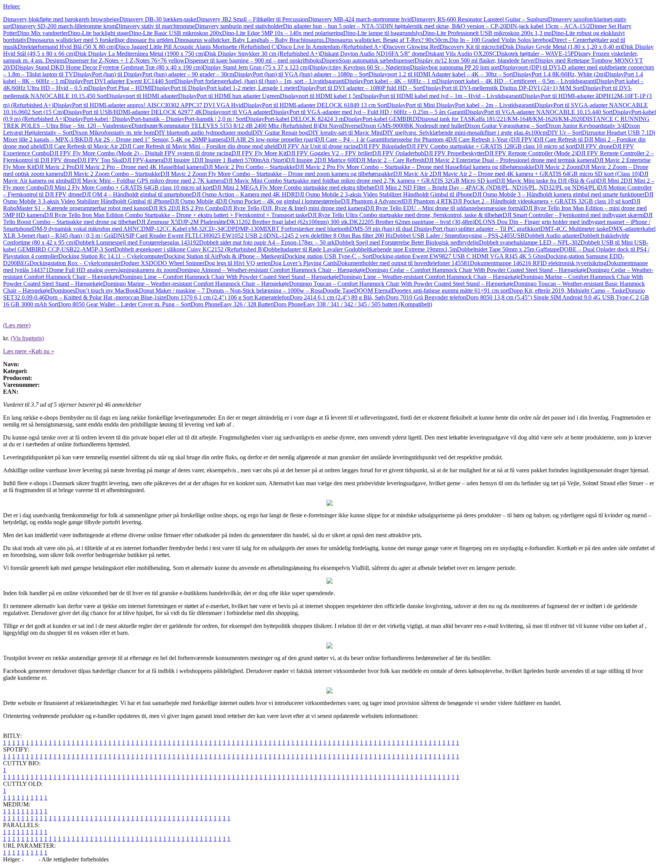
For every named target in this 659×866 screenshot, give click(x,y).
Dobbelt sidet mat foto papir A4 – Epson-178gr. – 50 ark (267, 242)
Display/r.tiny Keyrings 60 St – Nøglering (359, 67)
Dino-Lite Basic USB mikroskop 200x (175, 33)
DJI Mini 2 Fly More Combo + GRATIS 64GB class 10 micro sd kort (128, 187)
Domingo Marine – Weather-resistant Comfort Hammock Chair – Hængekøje (196, 283)
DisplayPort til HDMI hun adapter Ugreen (229, 96)
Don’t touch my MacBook (107, 290)
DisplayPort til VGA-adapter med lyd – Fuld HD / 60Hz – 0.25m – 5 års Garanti (368, 112)
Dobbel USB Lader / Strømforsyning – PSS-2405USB (459, 235)
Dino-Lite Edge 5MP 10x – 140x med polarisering (282, 33)
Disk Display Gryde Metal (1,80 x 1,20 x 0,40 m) (562, 46)
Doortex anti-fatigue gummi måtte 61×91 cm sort (450, 290)
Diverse (351, 125)
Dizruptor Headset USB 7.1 (615, 132)
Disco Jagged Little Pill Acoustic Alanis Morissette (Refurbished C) (197, 46)
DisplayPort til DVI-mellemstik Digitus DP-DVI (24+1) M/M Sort (503, 88)
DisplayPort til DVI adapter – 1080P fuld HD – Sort (360, 88)
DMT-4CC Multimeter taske (574, 228)
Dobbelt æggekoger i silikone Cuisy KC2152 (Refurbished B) (189, 249)
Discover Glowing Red (412, 46)
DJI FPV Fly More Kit (258, 153)
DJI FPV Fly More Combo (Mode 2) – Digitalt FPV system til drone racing (140, 153)
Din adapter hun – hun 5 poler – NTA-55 (332, 26)
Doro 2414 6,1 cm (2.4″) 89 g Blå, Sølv (338, 297)
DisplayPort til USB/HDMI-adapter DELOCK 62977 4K (133, 112)
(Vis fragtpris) (27, 338)
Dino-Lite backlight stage (98, 33)
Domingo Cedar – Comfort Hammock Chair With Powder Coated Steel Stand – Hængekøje (476, 270)
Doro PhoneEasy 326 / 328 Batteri (232, 304)
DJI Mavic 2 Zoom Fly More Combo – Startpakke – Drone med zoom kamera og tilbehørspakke (277, 174)
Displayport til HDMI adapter (142, 96)
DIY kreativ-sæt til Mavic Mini (345, 132)
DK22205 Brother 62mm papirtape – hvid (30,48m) (411, 222)
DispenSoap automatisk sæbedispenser (368, 60)
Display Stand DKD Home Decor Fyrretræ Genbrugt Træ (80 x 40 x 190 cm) (109, 67)
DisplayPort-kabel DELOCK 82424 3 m (295, 119)
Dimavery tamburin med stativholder (239, 26)
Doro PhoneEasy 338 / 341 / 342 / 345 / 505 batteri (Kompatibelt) (353, 304)
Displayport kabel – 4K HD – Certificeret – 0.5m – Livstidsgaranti (516, 81)
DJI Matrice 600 (337, 160)
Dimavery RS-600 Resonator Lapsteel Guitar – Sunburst (480, 19)
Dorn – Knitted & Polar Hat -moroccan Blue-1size (105, 297)
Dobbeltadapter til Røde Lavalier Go (308, 249)
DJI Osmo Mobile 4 (194, 201)
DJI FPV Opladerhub (398, 153)
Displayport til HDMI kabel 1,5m (320, 96)
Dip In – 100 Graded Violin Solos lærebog (500, 40)
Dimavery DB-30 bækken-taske (157, 19)
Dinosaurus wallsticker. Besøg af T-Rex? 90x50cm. (387, 40)
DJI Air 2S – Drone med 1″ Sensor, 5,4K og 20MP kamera (155, 139)
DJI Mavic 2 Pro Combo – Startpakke (249, 167)
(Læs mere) (17, 325)
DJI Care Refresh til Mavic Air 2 (83, 146)
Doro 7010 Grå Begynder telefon (426, 297)
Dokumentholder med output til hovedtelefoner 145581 (403, 263)
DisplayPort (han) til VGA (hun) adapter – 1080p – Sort (301, 74)
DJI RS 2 (160, 208)
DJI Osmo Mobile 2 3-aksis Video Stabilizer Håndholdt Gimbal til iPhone (384, 194)
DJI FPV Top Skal (99, 160)
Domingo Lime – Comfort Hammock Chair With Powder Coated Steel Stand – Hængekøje (229, 277)
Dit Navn (331, 125)
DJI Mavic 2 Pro (55, 167)
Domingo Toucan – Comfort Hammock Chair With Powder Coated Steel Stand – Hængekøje (401, 283)
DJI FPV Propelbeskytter (454, 153)
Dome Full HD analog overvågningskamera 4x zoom (113, 270)
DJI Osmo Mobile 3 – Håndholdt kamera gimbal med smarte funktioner (559, 194)
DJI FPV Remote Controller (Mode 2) (531, 153)
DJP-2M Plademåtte (202, 222)
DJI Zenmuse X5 (157, 222)
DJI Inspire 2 (301, 160)
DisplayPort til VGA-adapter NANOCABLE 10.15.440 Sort (538, 112)
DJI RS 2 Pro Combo (197, 208)
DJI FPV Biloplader (382, 146)
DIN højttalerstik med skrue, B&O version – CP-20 (444, 26)
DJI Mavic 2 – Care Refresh (390, 160)
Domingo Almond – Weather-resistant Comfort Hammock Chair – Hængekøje (271, 270)
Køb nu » (42, 351)
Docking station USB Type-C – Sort (328, 256)
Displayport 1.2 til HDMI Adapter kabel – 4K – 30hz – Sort (441, 74)
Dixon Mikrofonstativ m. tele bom (113, 132)
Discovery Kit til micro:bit (471, 46)
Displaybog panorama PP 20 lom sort (455, 67)
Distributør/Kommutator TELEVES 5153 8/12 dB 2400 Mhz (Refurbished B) (226, 125)
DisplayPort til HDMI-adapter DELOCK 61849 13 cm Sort (315, 105)
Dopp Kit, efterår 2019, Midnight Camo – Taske (567, 290)
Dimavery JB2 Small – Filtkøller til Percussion (252, 19)
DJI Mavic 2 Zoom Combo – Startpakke (112, 174)
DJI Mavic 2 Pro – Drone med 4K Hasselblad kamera (139, 167)
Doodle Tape (338, 290)
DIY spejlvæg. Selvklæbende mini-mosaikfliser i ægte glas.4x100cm (465, 132)
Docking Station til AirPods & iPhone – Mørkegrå (224, 256)
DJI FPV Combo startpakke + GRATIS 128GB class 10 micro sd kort (491, 146)
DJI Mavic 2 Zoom (558, 167)
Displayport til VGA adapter (237, 112)
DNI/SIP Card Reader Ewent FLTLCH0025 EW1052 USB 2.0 (190, 235)
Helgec (11, 6)
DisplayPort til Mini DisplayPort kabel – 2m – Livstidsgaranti (461, 105)
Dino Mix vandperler (42, 33)
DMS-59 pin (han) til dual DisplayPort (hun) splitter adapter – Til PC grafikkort (445, 228)
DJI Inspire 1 (178, 160)
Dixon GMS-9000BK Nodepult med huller (413, 125)
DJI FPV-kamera (142, 160)
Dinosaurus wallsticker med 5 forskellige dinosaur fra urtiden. (101, 40)
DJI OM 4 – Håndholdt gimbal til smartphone (137, 194)
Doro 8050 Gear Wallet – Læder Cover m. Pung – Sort (124, 304)
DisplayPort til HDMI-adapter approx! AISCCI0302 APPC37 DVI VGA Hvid (148, 105)
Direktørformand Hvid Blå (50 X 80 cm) (67, 46)
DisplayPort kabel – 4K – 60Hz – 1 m (390, 81)
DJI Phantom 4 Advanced (372, 201)
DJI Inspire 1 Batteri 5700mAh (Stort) (240, 160)
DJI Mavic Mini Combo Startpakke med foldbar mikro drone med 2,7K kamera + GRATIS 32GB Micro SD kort (360, 180)
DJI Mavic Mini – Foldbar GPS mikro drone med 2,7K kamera (148, 180)
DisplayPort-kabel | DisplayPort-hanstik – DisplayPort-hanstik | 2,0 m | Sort (155, 119)
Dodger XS (135, 263)
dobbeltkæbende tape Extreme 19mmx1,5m (404, 249)
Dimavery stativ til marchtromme (155, 26)
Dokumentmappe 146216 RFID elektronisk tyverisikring (538, 263)
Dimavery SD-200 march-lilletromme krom (64, 26)
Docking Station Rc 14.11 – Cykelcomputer (111, 256)
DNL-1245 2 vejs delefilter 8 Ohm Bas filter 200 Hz (330, 235)
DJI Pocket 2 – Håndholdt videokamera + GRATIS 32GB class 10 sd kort (542, 201)
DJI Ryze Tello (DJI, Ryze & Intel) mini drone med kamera (294, 208)
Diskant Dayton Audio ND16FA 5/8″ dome (372, 53)
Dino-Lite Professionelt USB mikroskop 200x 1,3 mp (487, 33)
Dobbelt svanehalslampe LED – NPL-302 (529, 242)
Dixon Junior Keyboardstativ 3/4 (585, 125)
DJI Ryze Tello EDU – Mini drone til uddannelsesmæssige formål (444, 208)
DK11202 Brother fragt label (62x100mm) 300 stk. (288, 222)
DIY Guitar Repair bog (280, 132)
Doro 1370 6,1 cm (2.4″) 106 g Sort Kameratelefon (228, 297)
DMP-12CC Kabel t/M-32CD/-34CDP (188, 228)
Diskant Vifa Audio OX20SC (461, 53)
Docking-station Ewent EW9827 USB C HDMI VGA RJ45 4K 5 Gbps (459, 256)
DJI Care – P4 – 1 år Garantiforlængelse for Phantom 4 (381, 139)
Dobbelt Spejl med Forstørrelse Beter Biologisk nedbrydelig (407, 242)
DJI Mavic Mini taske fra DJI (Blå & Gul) (546, 180)
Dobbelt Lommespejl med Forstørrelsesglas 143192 (137, 242)
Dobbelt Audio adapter (552, 235)
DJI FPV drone (593, 146)
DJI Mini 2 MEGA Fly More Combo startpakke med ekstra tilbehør (293, 187)
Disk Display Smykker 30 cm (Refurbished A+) (262, 53)
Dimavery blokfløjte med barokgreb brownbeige (61, 19)
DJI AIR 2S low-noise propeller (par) (270, 139)
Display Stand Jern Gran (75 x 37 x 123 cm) (256, 67)
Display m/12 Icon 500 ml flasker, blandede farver (475, 60)
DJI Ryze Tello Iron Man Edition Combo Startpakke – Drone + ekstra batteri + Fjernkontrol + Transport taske (176, 215)
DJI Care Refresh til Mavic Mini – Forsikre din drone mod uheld (200, 146)
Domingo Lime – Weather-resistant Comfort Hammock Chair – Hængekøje (430, 277)
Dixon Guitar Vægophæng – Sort (505, 125)
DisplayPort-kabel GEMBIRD (380, 119)
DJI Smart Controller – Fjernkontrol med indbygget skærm (573, 215)
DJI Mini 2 (610, 180)
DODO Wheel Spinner (176, 263)
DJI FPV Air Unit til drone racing (318, 146)
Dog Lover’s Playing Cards (304, 263)
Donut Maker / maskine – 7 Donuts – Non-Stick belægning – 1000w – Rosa (231, 290)
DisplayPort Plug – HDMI (120, 88)
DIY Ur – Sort (564, 132)
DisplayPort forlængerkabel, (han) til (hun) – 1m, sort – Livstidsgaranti (260, 81)
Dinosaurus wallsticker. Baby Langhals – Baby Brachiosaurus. (250, 40)
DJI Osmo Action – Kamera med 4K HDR (243, 194)
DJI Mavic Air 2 (412, 174)
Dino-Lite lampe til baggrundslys (383, 33)
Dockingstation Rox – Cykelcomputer (75, 263)
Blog (31, 859)
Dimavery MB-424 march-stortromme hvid (360, 19)
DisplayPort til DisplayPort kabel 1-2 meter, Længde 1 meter (224, 88)
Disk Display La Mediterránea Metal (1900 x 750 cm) (140, 53)
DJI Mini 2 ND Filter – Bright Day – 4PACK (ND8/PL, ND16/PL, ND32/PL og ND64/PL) (486, 187)
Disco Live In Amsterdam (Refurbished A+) (331, 46)
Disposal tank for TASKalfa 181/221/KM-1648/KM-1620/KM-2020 (500, 119)
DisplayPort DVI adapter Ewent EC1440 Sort (119, 81)
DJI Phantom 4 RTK (428, 201)
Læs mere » (17, 351)
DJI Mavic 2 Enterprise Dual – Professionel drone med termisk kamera (509, 160)
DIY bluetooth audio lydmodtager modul (203, 132)
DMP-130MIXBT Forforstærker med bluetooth (292, 228)
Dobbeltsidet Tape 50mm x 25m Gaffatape (508, 249)
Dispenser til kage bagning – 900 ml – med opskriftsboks (253, 60)
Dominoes (62, 290)
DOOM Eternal (373, 290)
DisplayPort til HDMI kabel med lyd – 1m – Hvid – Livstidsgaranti (441, 96)
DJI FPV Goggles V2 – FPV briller (329, 153)
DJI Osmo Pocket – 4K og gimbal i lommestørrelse (279, 201)
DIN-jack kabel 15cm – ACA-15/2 (548, 26)
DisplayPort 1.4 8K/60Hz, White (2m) (559, 74)
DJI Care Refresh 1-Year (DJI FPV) (491, 139)
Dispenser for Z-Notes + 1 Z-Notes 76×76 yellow (125, 60)
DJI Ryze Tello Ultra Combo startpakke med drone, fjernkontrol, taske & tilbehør (405, 215)
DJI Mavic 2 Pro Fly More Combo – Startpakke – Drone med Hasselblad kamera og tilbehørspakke (415, 167)
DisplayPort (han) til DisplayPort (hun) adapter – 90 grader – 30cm (153, 74)
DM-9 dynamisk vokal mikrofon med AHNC (86, 228)
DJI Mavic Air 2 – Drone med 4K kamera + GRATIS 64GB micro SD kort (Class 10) (536, 174)
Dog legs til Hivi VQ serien (237, 263)
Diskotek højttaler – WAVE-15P (535, 53)
